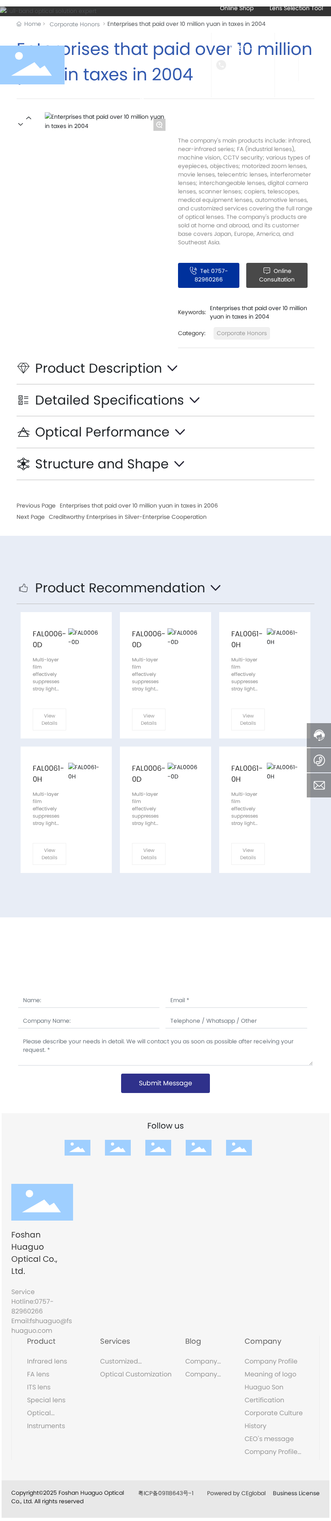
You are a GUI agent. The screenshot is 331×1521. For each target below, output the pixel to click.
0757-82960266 (249, 65)
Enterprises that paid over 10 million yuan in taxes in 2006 (139, 505)
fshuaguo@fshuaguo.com (41, 1325)
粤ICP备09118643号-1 (165, 1493)
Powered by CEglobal (237, 1493)
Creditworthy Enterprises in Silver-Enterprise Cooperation (128, 517)
